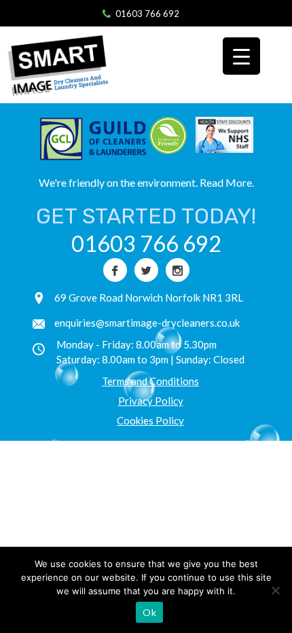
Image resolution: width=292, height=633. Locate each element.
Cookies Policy (150, 420)
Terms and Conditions (150, 381)
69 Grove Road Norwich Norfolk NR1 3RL (148, 297)
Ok (149, 612)
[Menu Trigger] (241, 56)
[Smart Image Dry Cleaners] (64, 65)
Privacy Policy (150, 401)
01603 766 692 (147, 13)
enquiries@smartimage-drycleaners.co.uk (147, 322)
